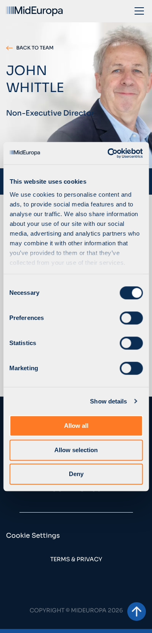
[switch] (131, 317)
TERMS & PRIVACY (76, 559)
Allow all (76, 425)
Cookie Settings (33, 535)
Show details (108, 401)
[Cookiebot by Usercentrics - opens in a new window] (108, 153)
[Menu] (139, 10)
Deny (76, 473)
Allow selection (76, 449)
